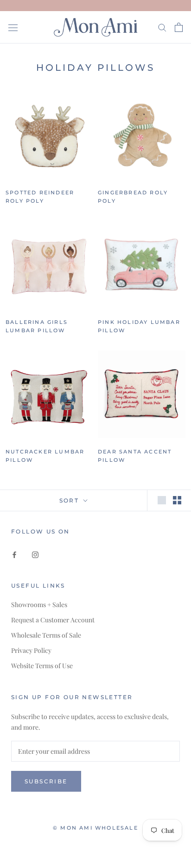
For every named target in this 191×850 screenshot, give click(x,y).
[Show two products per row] (177, 500)
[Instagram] (35, 553)
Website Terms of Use (42, 665)
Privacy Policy (31, 650)
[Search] (162, 27)
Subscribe (46, 781)
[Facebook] (14, 553)
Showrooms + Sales (39, 604)
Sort (70, 500)
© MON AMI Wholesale (95, 828)
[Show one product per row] (162, 500)
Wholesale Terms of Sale (46, 635)
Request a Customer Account (53, 619)
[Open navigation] (13, 27)
